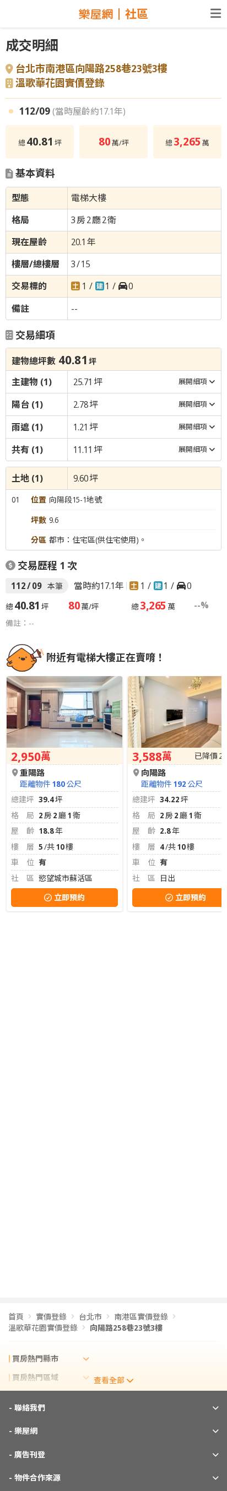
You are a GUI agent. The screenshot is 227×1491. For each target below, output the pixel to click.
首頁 (16, 1316)
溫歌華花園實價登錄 (60, 83)
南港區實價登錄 (141, 1316)
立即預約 (69, 897)
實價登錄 (51, 1316)
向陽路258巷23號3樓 (126, 1327)
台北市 (90, 1316)
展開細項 (193, 381)
